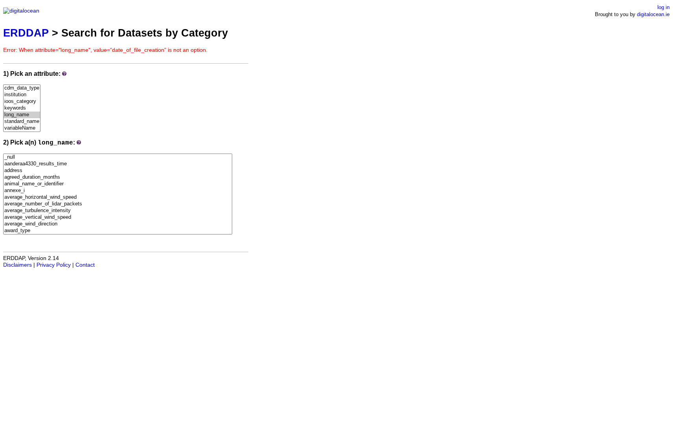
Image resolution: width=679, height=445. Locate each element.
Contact (85, 265)
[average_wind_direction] (118, 224)
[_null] (118, 157)
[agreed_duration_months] (118, 177)
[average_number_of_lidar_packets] (118, 204)
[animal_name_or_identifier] (118, 184)
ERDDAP (26, 33)
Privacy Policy (54, 265)
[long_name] (22, 115)
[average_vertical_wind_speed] (118, 217)
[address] (118, 170)
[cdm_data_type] (22, 88)
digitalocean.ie (653, 14)
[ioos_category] (22, 101)
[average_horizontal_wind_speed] (118, 197)
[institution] (22, 95)
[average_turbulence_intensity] (118, 210)
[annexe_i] (118, 190)
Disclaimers (17, 265)
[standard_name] (22, 121)
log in (663, 7)
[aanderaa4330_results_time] (118, 164)
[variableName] (22, 128)
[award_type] (118, 230)
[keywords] (22, 108)
